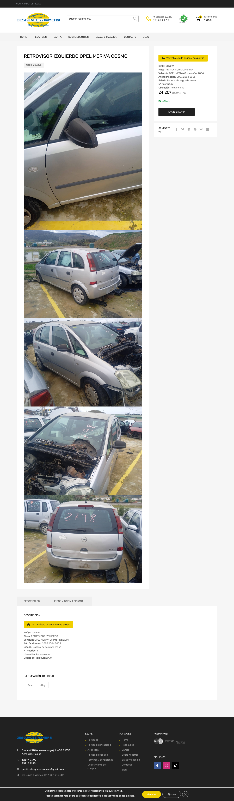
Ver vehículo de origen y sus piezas (185, 58)
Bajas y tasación (106, 36)
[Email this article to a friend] (207, 129)
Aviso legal (93, 749)
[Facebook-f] (157, 765)
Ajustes (172, 794)
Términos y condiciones (100, 759)
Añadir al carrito (176, 112)
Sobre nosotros (78, 36)
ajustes (130, 795)
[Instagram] (166, 765)
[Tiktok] (175, 765)
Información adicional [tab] (69, 601)
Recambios (40, 36)
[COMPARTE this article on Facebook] (176, 129)
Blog (146, 36)
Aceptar (151, 794)
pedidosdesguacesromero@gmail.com (43, 769)
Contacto (130, 36)
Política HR (93, 739)
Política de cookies (98, 754)
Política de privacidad (99, 744)
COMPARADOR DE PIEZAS (28, 4)
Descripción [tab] (31, 601)
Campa (57, 36)
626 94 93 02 (161, 20)
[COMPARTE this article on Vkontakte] (201, 129)
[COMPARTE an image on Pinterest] (194, 129)
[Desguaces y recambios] (31, 20)
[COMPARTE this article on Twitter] (182, 129)
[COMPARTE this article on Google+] (188, 129)
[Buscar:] (103, 18)
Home (23, 36)
